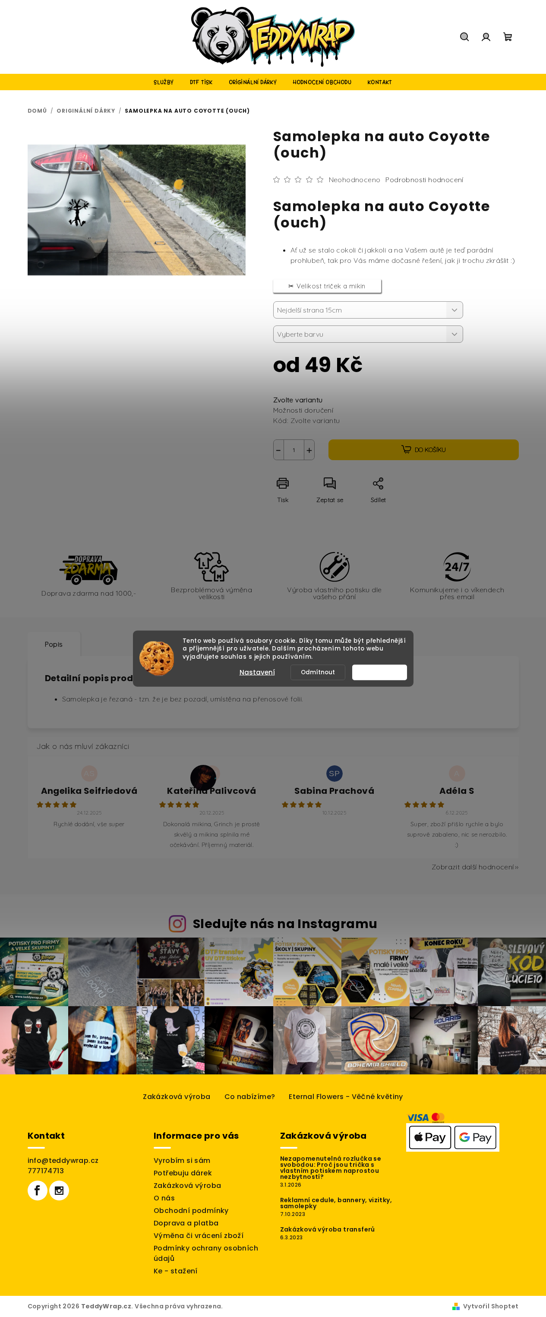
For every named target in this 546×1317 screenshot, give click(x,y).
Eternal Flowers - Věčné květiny (346, 1097)
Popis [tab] (54, 644)
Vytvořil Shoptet (490, 1306)
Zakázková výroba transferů (327, 1229)
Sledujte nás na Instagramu (285, 923)
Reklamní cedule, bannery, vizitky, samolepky (336, 1203)
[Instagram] (59, 1190)
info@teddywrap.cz (63, 1160)
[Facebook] (37, 1190)
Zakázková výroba (176, 1097)
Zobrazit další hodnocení (473, 866)
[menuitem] (163, 82)
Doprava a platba (186, 1223)
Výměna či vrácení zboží (198, 1236)
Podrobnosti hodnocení (424, 179)
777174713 (46, 1171)
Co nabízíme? (249, 1097)
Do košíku (430, 450)
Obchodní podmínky (191, 1211)
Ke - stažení (176, 1271)
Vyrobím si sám (182, 1160)
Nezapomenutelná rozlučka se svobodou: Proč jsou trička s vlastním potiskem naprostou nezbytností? (331, 1168)
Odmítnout (318, 672)
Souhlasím (383, 672)
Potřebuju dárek (183, 1173)
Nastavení (257, 672)
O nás (164, 1198)
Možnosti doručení (303, 410)
